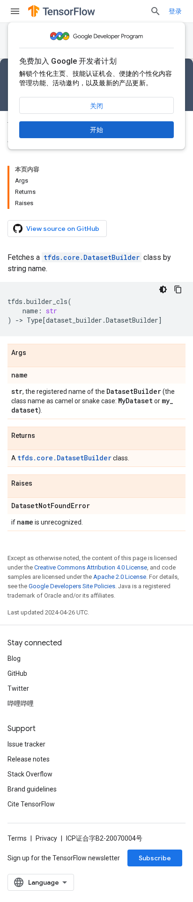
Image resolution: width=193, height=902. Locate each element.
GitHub (17, 673)
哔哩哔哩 (20, 703)
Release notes (28, 759)
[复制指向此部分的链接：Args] (35, 353)
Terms (17, 838)
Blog (14, 658)
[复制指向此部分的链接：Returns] (44, 436)
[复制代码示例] (178, 289)
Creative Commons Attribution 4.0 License (90, 567)
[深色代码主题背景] (163, 289)
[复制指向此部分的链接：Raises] (41, 483)
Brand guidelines (32, 789)
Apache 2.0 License (119, 576)
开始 (96, 130)
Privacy (46, 838)
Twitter (18, 688)
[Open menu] (15, 11)
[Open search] (155, 11)
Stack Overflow (29, 774)
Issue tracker (26, 744)
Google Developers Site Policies (72, 586)
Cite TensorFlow (31, 804)
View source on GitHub (62, 228)
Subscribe (155, 858)
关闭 (96, 106)
